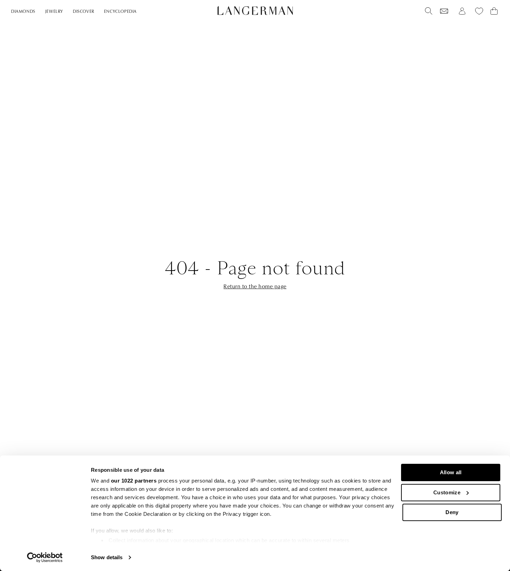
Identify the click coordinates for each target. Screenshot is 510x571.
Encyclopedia (120, 11)
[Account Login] (462, 11)
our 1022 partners (134, 481)
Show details (106, 557)
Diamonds (23, 11)
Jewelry (54, 11)
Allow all (451, 472)
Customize (446, 492)
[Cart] (494, 11)
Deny (451, 512)
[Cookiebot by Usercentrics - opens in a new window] (45, 557)
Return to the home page (254, 286)
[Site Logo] (255, 10)
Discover (83, 11)
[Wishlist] (444, 11)
